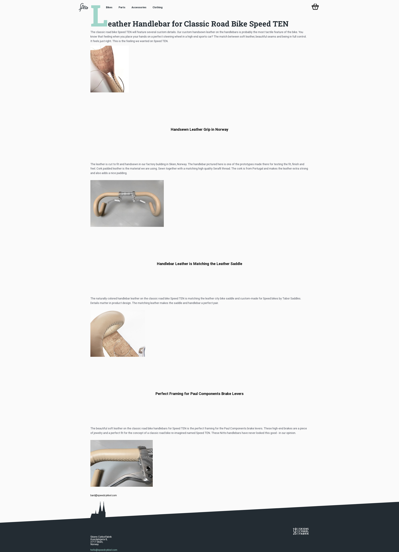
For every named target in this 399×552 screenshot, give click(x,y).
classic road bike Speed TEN (114, 32)
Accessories (139, 7)
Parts (122, 7)
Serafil (217, 168)
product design (121, 303)
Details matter (99, 303)
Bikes (109, 7)
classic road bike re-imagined (167, 433)
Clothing (158, 7)
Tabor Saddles (291, 298)
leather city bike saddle (219, 298)
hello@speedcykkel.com (103, 550)
